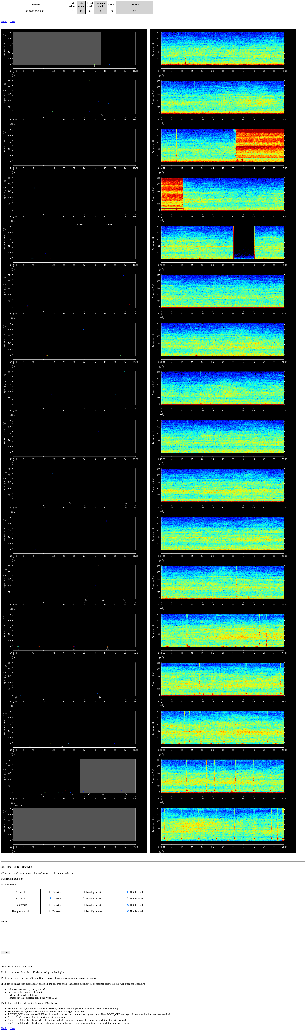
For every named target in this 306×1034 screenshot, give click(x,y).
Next (12, 21)
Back (4, 21)
